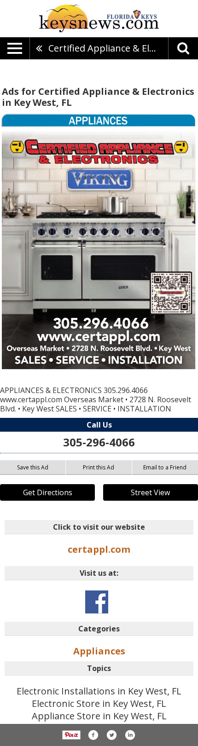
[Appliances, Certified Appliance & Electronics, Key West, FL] (99, 242)
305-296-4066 (99, 442)
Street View (150, 492)
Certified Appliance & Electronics (108, 48)
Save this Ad (32, 467)
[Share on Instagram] (130, 735)
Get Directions (47, 492)
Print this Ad (98, 467)
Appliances (99, 651)
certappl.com (99, 549)
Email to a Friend (164, 467)
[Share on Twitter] (111, 735)
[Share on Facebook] (93, 735)
